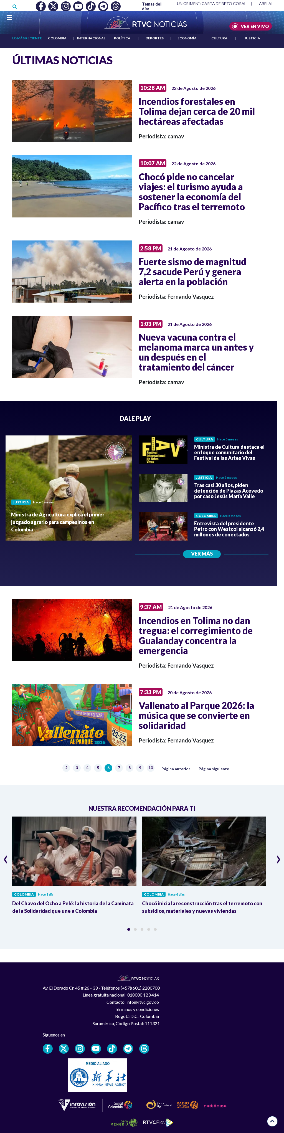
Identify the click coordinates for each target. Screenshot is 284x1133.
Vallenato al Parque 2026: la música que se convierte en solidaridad (196, 715)
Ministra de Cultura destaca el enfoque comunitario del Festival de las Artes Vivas (229, 452)
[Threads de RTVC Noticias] (144, 1049)
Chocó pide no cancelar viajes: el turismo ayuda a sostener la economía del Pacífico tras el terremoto (192, 191)
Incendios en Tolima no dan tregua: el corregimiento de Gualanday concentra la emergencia (196, 635)
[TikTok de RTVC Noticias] (112, 1049)
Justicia (252, 38)
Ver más (202, 554)
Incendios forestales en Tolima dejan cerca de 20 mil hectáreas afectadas (197, 111)
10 (151, 768)
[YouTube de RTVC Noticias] (96, 1049)
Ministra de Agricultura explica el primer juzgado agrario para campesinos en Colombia (57, 522)
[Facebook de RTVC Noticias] (48, 1049)
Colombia (57, 38)
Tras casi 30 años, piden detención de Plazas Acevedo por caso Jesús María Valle (228, 490)
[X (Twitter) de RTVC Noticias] (64, 1049)
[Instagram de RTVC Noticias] (80, 1049)
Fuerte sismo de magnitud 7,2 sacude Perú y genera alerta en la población (192, 271)
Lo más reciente (27, 38)
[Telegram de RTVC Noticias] (128, 1049)
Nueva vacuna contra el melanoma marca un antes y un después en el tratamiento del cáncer (196, 351)
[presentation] (5, 857)
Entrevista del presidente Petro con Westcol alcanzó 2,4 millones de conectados (229, 529)
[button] (128, 929)
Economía (187, 38)
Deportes (155, 38)
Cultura (219, 38)
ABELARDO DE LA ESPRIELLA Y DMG (196, 3)
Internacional (91, 38)
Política (122, 38)
